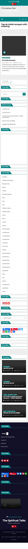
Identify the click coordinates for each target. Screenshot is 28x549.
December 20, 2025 (9, 400)
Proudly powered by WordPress (9, 531)
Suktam (4, 281)
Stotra (3, 274)
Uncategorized (5, 284)
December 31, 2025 (9, 370)
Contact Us (3, 440)
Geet (3, 201)
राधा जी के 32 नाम (5, 109)
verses (3, 291)
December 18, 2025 (9, 415)
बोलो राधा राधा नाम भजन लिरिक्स (8, 120)
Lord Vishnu (5, 246)
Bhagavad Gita (5, 183)
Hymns (3, 57)
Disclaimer (3, 443)
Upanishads (5, 288)
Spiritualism (5, 270)
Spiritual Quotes (6, 267)
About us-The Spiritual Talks (7, 437)
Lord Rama (8, 57)
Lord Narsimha (5, 239)
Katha (3, 218)
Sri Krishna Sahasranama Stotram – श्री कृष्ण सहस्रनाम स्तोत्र (12, 398)
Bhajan (4, 187)
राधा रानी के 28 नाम (6, 112)
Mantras (4, 249)
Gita (3, 204)
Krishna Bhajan (6, 229)
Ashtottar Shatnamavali (7, 180)
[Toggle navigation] (25, 19)
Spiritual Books (6, 263)
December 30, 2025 (9, 385)
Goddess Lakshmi (6, 208)
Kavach (4, 222)
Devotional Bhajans (7, 194)
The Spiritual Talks (9, 10)
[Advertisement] (14, 149)
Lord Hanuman (5, 232)
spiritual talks (18, 62)
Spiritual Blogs (5, 260)
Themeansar (14, 533)
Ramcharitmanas (6, 253)
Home (3, 536)
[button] (20, 19)
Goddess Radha (6, 211)
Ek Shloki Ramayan (8, 60)
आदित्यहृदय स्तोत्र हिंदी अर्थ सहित (9, 124)
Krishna (4, 225)
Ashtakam (4, 176)
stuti (3, 277)
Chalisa (4, 190)
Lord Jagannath (6, 235)
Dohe (3, 197)
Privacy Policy (4, 446)
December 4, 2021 (7, 62)
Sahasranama (5, 256)
